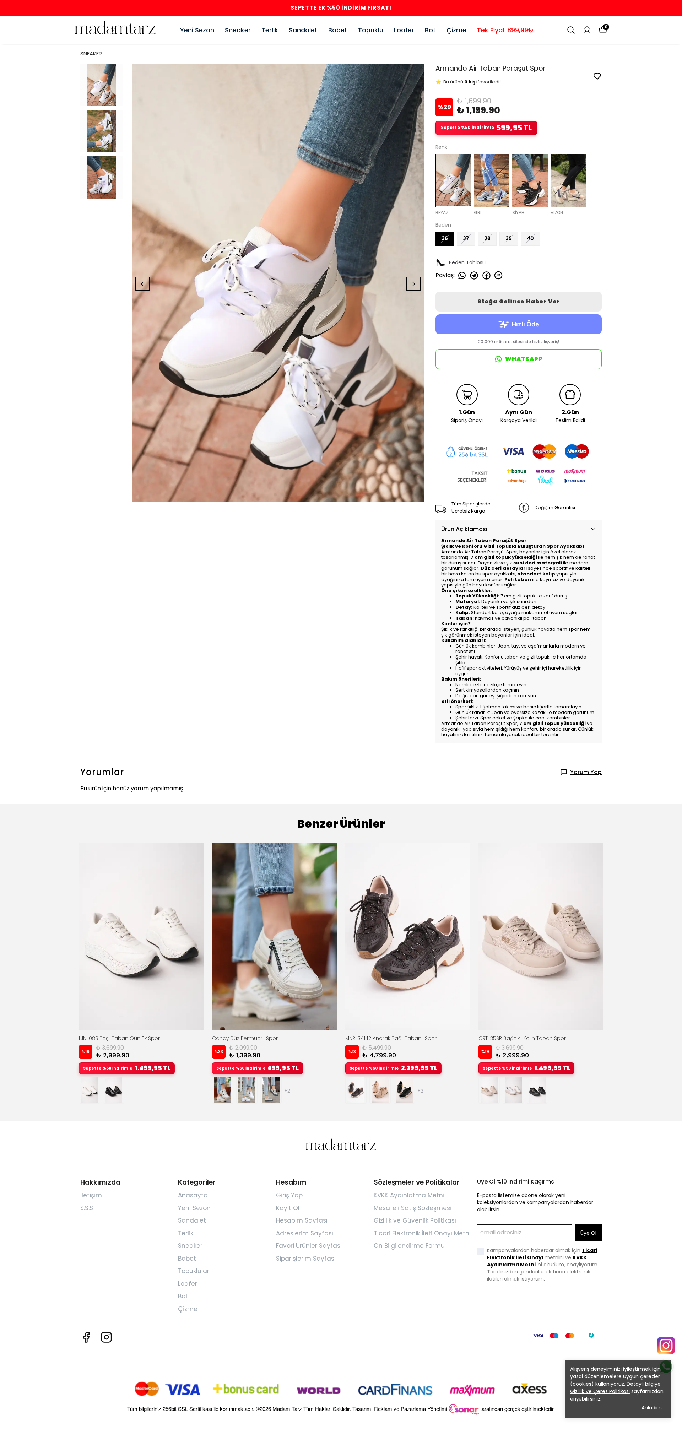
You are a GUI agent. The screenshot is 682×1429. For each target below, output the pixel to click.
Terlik (269, 30)
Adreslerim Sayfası (304, 1233)
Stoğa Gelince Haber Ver (518, 301)
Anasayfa (193, 1195)
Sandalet (303, 30)
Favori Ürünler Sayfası (309, 1245)
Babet (337, 30)
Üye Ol (588, 1232)
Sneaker (238, 30)
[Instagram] (106, 1337)
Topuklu (370, 30)
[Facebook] (86, 1337)
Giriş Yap (289, 1195)
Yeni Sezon (197, 30)
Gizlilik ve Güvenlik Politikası (415, 1220)
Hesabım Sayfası (302, 1220)
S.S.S (86, 1208)
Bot (430, 30)
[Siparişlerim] (587, 30)
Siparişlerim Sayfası (306, 1258)
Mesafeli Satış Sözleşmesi (412, 1208)
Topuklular (193, 1271)
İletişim (91, 1195)
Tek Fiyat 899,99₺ (505, 30)
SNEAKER (91, 53)
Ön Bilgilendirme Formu (409, 1245)
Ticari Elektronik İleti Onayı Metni (422, 1233)
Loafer (404, 30)
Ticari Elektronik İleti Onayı (542, 1254)
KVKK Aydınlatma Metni (409, 1195)
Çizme (456, 30)
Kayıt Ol (287, 1208)
